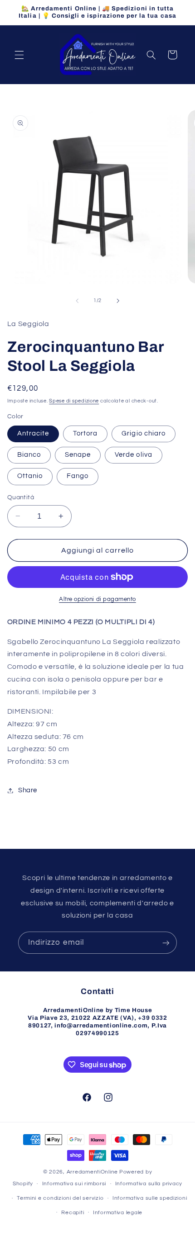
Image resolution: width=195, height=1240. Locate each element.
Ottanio (30, 476)
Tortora (85, 433)
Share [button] (27, 790)
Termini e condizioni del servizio (60, 1198)
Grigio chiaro (144, 433)
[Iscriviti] (166, 943)
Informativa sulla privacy (148, 1183)
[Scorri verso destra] (118, 301)
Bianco (29, 454)
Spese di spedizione (74, 400)
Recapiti (72, 1212)
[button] (19, 54)
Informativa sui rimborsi (74, 1183)
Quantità (20, 497)
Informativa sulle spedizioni (149, 1198)
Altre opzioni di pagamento (97, 599)
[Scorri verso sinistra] (77, 301)
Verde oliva (133, 454)
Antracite (33, 433)
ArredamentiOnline (92, 1171)
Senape (78, 454)
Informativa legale (117, 1212)
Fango (77, 476)
